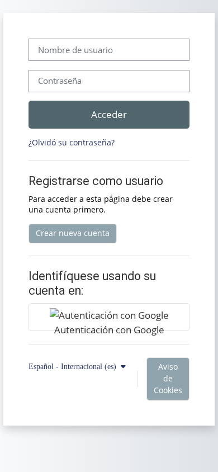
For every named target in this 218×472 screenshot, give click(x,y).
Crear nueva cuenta (73, 233)
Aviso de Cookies (168, 378)
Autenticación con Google (109, 327)
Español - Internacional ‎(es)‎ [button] (74, 366)
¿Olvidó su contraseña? (72, 142)
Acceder (109, 114)
